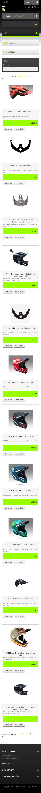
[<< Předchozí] (22, 76)
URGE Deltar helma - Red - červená (20, 382)
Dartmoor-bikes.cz (21, 787)
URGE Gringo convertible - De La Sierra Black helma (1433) (20, 275)
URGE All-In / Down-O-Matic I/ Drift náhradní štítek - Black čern (20, 221)
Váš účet (6, 2)
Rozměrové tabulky (9, 755)
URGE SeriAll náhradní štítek (20, 166)
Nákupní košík (10, 16)
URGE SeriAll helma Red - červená (20, 111)
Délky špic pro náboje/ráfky (12, 758)
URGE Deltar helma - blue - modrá (20, 490)
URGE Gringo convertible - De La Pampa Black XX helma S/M (20, 708)
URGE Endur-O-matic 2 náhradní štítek (20, 328)
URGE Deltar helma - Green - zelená (20, 545)
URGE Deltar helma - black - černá (20, 436)
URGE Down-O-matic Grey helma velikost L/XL (20, 654)
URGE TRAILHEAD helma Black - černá (20, 599)
